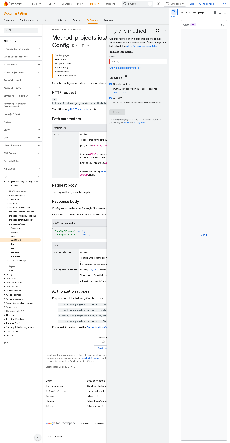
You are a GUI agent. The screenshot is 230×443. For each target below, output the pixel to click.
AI (46, 20)
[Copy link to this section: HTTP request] (79, 93)
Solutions (67, 3)
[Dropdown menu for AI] (51, 20)
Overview (9, 20)
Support (110, 3)
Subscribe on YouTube (97, 401)
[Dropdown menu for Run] (55, 3)
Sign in (222, 3)
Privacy (58, 436)
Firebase (56, 29)
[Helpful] (103, 341)
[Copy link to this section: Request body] (80, 185)
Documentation (15, 13)
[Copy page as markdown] (83, 45)
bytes (94, 269)
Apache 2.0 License (91, 358)
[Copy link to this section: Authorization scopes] (92, 292)
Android (85, 423)
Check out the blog (96, 386)
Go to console (206, 3)
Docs (93, 3)
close (225, 13)
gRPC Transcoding (78, 109)
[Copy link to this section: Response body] (82, 202)
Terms (49, 436)
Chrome (99, 423)
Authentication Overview (101, 327)
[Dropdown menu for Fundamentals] (38, 20)
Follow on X (92, 396)
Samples (108, 20)
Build (34, 3)
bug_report (215, 13)
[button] (18, 49)
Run (49, 3)
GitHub (49, 406)
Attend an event (95, 406)
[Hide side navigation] (38, 437)
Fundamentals (27, 20)
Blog (192, 3)
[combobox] (137, 4)
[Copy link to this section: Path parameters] (84, 119)
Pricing (81, 3)
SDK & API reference (56, 391)
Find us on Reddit (95, 391)
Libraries (50, 401)
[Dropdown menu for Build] (41, 3)
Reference (92, 20)
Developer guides (54, 386)
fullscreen (220, 13)
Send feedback (106, 348)
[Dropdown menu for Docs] (99, 3)
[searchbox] (21, 30)
